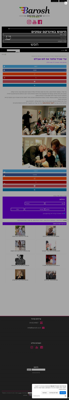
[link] (65, 396)
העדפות (45, 392)
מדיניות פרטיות (36, 396)
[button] (65, 3)
